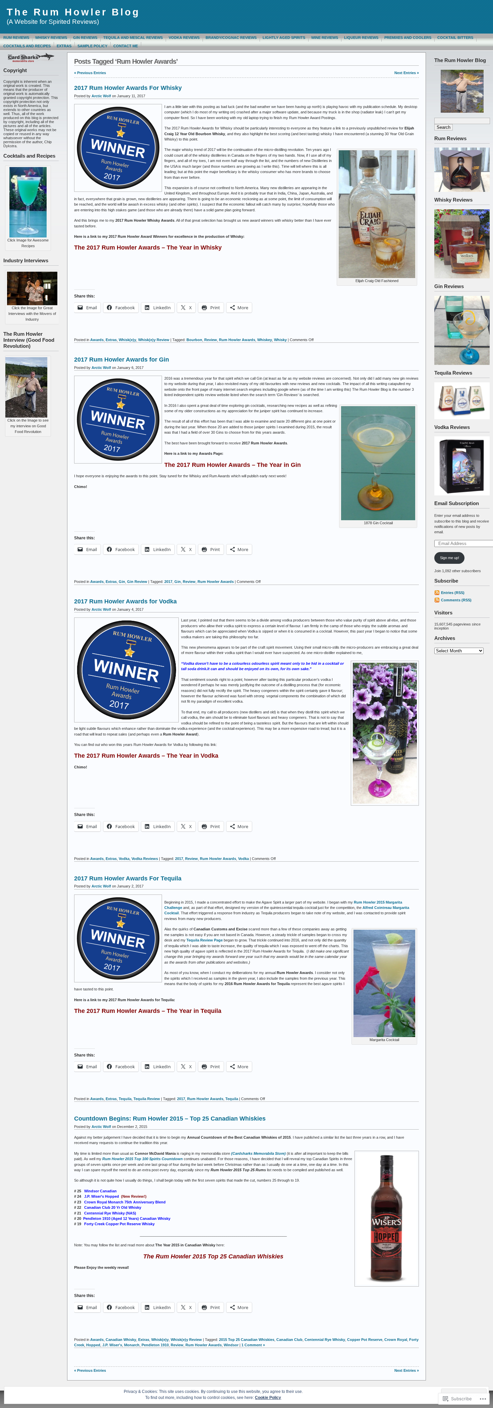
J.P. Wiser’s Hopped (101, 1196)
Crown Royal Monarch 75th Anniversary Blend (125, 1202)
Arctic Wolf (101, 96)
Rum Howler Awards (237, 340)
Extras (64, 46)
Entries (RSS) (452, 593)
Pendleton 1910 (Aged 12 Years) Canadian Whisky (126, 1218)
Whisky (280, 340)
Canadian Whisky (121, 1340)
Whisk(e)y (127, 340)
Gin (122, 582)
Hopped (93, 1345)
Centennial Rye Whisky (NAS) (110, 1213)
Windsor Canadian (100, 1191)
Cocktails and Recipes (27, 46)
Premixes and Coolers (407, 38)
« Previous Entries (90, 73)
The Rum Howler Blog (73, 12)
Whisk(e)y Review (153, 340)
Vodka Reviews (184, 38)
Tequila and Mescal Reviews (133, 38)
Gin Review (137, 582)
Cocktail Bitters (455, 38)
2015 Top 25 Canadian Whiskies (246, 1340)
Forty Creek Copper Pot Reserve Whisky (119, 1224)
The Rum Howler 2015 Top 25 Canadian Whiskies (213, 1256)
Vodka (124, 859)
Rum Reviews (16, 38)
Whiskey (264, 340)
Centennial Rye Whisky (325, 1340)
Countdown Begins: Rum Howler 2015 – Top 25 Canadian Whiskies (170, 1118)
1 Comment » (253, 1345)
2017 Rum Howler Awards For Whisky (128, 88)
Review (210, 340)
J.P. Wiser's (112, 1345)
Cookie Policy (268, 1397)
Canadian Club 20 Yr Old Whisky (112, 1207)
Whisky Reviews (51, 38)
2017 (168, 582)
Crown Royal (395, 1340)
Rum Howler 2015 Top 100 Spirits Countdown (142, 1159)
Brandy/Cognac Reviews (231, 38)
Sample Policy (92, 46)
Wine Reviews (324, 38)
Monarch (132, 1345)
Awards (97, 340)
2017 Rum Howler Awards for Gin (121, 359)
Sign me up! (449, 558)
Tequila (125, 1099)
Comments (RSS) (456, 600)
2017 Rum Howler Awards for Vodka (125, 601)
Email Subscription (456, 503)
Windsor (231, 1345)
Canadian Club (289, 1340)
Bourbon (194, 340)
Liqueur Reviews (361, 38)
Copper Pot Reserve (364, 1340)
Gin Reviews (85, 38)
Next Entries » (406, 73)
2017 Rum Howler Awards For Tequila (127, 878)
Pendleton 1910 (155, 1345)
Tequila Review (146, 1099)
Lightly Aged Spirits (284, 38)
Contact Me (125, 46)
